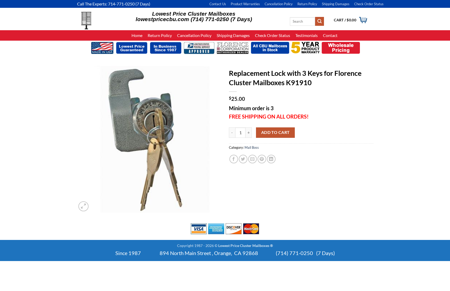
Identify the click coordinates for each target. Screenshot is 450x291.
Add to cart (275, 132)
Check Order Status (369, 4)
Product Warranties (245, 4)
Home (137, 35)
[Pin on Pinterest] (262, 159)
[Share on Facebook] (233, 159)
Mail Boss (252, 147)
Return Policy (307, 4)
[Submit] (319, 21)
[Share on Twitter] (243, 159)
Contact (330, 35)
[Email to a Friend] (252, 159)
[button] (83, 206)
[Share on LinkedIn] (271, 159)
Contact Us (217, 4)
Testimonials (306, 35)
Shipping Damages (335, 4)
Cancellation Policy (279, 4)
